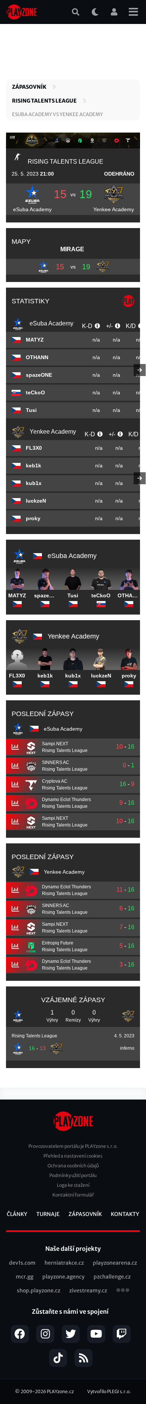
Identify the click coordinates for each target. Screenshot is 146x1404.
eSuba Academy (32, 209)
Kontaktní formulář (73, 1195)
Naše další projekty (73, 1248)
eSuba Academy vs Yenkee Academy (57, 114)
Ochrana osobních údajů (73, 1165)
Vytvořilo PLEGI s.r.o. (109, 1391)
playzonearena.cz (115, 1262)
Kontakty (125, 1214)
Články (17, 1214)
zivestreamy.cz (88, 1290)
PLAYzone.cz (60, 1391)
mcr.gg (24, 1276)
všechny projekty (123, 1291)
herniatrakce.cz (64, 1262)
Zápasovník (29, 87)
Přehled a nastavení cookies (73, 1156)
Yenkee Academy (113, 209)
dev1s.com (22, 1262)
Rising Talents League (44, 100)
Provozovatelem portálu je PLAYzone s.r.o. (73, 1146)
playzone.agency (63, 1276)
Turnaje (48, 1214)
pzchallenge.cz (112, 1276)
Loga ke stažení (73, 1185)
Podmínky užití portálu (73, 1175)
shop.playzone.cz (38, 1290)
